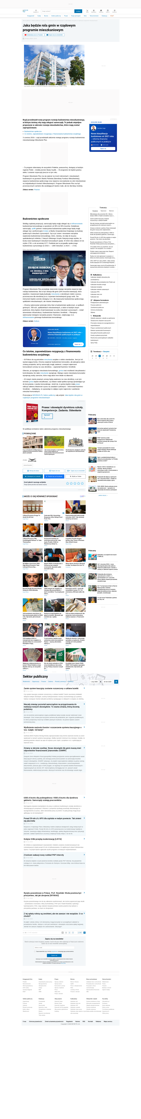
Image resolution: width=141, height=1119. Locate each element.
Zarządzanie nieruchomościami (56, 20)
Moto (85, 16)
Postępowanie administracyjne (99, 302)
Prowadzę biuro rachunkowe (93, 983)
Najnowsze (103, 210)
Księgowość (30, 16)
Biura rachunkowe (91, 979)
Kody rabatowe (106, 1005)
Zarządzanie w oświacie (45, 1009)
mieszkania (55, 294)
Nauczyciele (42, 1005)
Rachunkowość (27, 983)
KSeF (112, 16)
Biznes (46, 16)
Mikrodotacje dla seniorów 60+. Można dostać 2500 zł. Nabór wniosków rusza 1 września (102, 215)
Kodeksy (57, 1011)
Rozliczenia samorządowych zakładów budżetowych (102, 339)
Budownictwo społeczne (33, 131)
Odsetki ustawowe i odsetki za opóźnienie (103, 318)
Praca (56, 989)
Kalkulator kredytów (96, 287)
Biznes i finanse (74, 981)
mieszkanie (44, 373)
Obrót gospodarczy (28, 985)
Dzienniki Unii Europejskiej (61, 1007)
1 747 (80, 932)
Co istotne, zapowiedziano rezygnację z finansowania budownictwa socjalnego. (52, 134)
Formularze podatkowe (108, 1009)
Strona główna (26, 20)
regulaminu (54, 951)
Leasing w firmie (74, 989)
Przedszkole (42, 1001)
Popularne (95, 210)
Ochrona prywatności (35, 1021)
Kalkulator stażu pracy (76, 1009)
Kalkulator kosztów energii (98, 284)
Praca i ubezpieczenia (76, 985)
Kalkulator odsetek (75, 1007)
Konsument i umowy (60, 985)
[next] (84, 933)
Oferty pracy (105, 1013)
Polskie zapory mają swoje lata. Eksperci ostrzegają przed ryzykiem (102, 252)
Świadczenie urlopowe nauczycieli (101, 320)
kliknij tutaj (63, 963)
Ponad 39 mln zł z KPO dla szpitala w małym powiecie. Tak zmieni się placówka (103, 238)
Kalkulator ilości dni (96, 294)
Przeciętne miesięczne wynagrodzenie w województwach (102, 324)
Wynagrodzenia (43, 983)
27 (103, 356)
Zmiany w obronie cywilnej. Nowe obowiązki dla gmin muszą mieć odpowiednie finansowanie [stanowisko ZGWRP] (103, 229)
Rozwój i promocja (60, 681)
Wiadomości (26, 681)
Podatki (25, 981)
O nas (24, 1021)
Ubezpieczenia (42, 985)
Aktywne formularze (101, 300)
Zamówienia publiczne (97, 307)
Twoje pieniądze (76, 16)
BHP (40, 989)
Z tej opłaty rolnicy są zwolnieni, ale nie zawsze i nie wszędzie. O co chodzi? (101, 247)
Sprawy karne (58, 983)
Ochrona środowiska (97, 310)
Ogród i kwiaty (106, 989)
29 (110, 356)
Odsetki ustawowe (91, 1009)
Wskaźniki (97, 316)
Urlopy (40, 987)
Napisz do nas (56, 470)
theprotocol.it (105, 1011)
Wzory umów (105, 1007)
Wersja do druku (34, 470)
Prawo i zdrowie (59, 993)
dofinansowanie (76, 224)
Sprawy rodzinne (59, 981)
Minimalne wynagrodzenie (93, 1003)
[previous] (63, 933)
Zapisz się (77, 344)
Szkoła (40, 1003)
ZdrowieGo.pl (105, 1001)
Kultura (36, 321)
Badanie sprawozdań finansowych (101, 330)
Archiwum (104, 1003)
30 (114, 356)
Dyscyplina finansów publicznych (100, 333)
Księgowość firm (27, 979)
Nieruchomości (94, 16)
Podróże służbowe (91, 1007)
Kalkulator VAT (74, 1005)
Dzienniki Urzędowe (60, 1005)
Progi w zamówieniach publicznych (101, 328)
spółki (34, 228)
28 (107, 356)
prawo (77, 384)
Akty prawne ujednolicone (61, 1009)
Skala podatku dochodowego (93, 1011)
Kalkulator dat (95, 297)
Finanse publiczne (96, 305)
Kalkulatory (97, 275)
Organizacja (35, 681)
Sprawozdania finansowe (92, 989)
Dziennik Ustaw (59, 1001)
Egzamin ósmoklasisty (44, 1013)
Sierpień (106, 351)
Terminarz (97, 351)
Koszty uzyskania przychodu (99, 335)
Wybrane (111, 210)
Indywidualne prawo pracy (45, 981)
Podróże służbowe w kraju (93, 1001)
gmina (61, 370)
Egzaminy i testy (43, 1007)
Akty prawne (58, 998)
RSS (84, 1021)
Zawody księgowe (27, 989)
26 (99, 356)
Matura (40, 1011)
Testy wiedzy (42, 1015)
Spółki (72, 983)
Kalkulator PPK (95, 292)
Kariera (77, 1021)
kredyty (45, 231)
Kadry (39, 16)
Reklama (98, 1021)
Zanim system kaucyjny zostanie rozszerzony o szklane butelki (99, 219)
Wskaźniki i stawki (91, 998)
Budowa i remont (106, 987)
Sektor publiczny (56, 16)
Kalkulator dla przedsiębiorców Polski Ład (103, 282)
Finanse (37, 189)
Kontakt (90, 1021)
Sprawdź (47, 416)
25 (96, 356)
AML (87, 991)
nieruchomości (28, 465)
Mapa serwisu (108, 1021)
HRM (40, 991)
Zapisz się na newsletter (78, 470)
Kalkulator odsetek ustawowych (100, 289)
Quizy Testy (94, 342)
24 (92, 356)
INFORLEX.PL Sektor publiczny (43, 395)
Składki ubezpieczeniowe (92, 1005)
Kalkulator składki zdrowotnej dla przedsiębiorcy (100, 278)
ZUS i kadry (26, 987)
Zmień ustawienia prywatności (54, 1021)
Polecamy (92, 550)
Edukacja (104, 16)
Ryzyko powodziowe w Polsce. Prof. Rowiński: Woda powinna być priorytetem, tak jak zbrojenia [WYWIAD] (102, 243)
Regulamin (69, 1021)
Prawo (66, 16)
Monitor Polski (58, 1003)
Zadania (44, 20)
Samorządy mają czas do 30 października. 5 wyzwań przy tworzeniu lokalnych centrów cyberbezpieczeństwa (103, 266)
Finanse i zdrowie (75, 991)
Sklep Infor (57, 991)
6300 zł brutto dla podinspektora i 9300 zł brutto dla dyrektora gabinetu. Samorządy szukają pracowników (102, 233)
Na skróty (105, 998)
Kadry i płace (26, 1009)
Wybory (93, 312)
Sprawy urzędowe (59, 987)
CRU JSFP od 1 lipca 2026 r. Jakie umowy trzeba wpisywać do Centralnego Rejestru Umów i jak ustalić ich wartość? (102, 261)
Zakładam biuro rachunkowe (93, 981)
